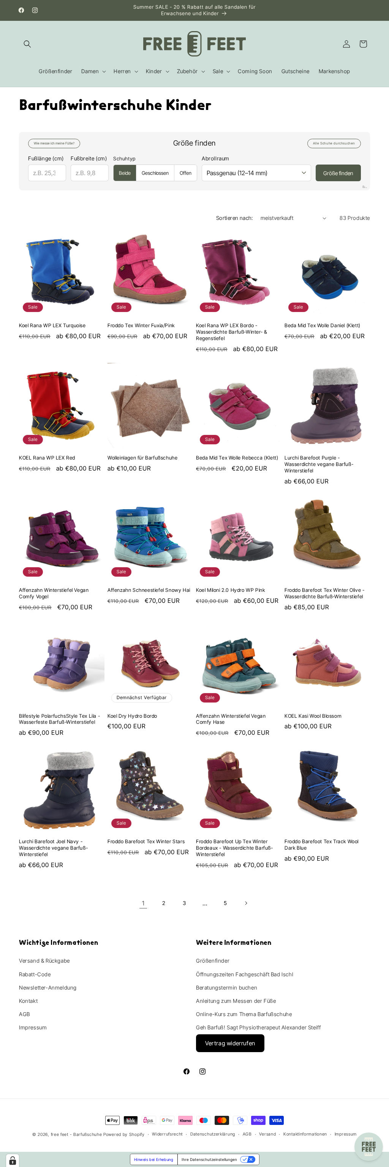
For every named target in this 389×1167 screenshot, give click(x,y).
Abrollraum (215, 158)
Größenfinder (212, 960)
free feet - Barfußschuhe (76, 1134)
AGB (24, 1014)
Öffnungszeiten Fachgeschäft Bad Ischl (244, 974)
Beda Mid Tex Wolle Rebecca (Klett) (237, 458)
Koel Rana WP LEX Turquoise (52, 325)
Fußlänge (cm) (46, 158)
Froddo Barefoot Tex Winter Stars (146, 841)
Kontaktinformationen (305, 1134)
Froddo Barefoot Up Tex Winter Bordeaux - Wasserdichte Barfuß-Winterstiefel (234, 847)
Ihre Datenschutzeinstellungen (209, 1159)
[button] (27, 44)
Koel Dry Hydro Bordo (132, 716)
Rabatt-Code (35, 974)
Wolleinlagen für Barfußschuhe (142, 458)
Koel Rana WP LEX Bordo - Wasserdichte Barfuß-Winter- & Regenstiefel (231, 331)
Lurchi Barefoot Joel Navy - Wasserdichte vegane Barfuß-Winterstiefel (53, 847)
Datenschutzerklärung (212, 1134)
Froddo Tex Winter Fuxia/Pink (141, 325)
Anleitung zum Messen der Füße (236, 1001)
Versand (267, 1134)
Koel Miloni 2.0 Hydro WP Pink (230, 590)
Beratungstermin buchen (226, 987)
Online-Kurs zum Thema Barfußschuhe (244, 1014)
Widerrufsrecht (167, 1134)
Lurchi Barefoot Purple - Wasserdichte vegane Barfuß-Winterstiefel (319, 464)
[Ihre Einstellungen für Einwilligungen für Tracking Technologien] (12, 1160)
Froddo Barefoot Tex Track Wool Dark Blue (322, 844)
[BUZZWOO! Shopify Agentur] (364, 186)
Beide (125, 173)
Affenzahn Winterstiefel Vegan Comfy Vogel (54, 593)
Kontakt (28, 1001)
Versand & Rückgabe (44, 960)
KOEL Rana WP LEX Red (47, 458)
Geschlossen (155, 173)
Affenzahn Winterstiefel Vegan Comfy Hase (231, 719)
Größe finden (338, 173)
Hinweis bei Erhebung (154, 1159)
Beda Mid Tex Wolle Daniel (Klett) (323, 325)
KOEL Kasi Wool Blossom (313, 716)
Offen (185, 173)
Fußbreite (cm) (89, 158)
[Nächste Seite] (245, 903)
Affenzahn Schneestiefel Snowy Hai (149, 590)
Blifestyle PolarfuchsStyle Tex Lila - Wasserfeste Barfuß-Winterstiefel (59, 719)
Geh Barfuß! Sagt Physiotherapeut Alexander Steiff (258, 1027)
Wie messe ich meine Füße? (54, 143)
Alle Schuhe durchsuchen (334, 143)
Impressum (33, 1027)
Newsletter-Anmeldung (48, 987)
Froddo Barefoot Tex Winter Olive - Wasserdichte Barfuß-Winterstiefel (324, 593)
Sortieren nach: (234, 218)
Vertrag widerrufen (230, 1043)
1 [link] (143, 903)
